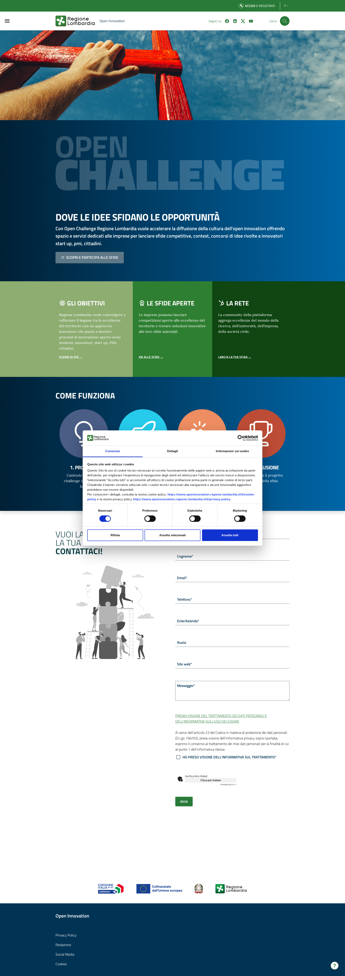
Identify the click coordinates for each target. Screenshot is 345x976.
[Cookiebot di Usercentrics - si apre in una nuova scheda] (240, 438)
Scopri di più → (70, 357)
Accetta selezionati (172, 535)
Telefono (184, 599)
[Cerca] (284, 21)
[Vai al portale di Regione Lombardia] (77, 21)
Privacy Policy (66, 935)
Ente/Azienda (188, 621)
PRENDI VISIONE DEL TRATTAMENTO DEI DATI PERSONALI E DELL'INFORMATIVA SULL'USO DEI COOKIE (221, 718)
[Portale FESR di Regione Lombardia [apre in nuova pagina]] (111, 888)
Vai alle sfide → (151, 357)
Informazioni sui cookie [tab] (232, 451)
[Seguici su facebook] (225, 20)
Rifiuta (115, 535)
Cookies (61, 964)
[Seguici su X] (241, 20)
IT (285, 6)
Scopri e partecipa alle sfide (92, 257)
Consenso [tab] (112, 451)
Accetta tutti (229, 535)
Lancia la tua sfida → (234, 357)
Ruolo (181, 642)
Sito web (184, 664)
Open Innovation (112, 21)
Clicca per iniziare (210, 780)
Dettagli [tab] (172, 451)
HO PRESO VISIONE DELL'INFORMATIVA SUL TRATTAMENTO (229, 757)
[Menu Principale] (7, 21)
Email (182, 578)
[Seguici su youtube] (249, 20)
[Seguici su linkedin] (233, 20)
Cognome (185, 556)
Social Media (65, 954)
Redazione (63, 944)
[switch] (150, 518)
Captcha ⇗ (228, 784)
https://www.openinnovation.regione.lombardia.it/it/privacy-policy (182, 499)
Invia (184, 801)
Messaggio (186, 685)
